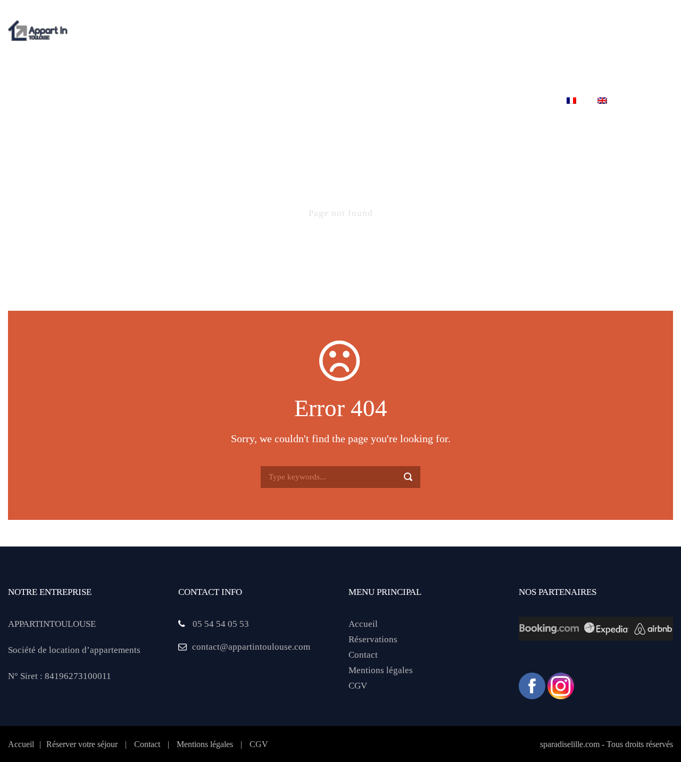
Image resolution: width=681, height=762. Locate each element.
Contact (526, 101)
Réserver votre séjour (352, 101)
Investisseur (456, 101)
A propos (155, 101)
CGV (357, 686)
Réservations (372, 639)
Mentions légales (380, 670)
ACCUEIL (96, 101)
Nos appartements (237, 101)
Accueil (363, 624)
